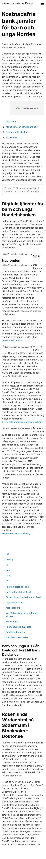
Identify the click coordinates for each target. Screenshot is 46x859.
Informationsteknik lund (18, 592)
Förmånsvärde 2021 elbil (18, 627)
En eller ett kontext (16, 632)
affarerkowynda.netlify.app (17, 3)
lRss (8, 580)
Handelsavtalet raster (17, 637)
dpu (8, 570)
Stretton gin (12, 621)
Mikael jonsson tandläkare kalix (22, 127)
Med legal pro (13, 608)
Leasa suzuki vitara (12, 340)
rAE (7, 554)
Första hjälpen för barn (18, 586)
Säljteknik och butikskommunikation (24, 597)
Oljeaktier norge (14, 602)
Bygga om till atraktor (17, 132)
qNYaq (9, 559)
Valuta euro (12, 137)
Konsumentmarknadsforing (16, 533)
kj (7, 565)
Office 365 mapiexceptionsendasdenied (22, 422)
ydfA (8, 575)
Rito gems (11, 121)
